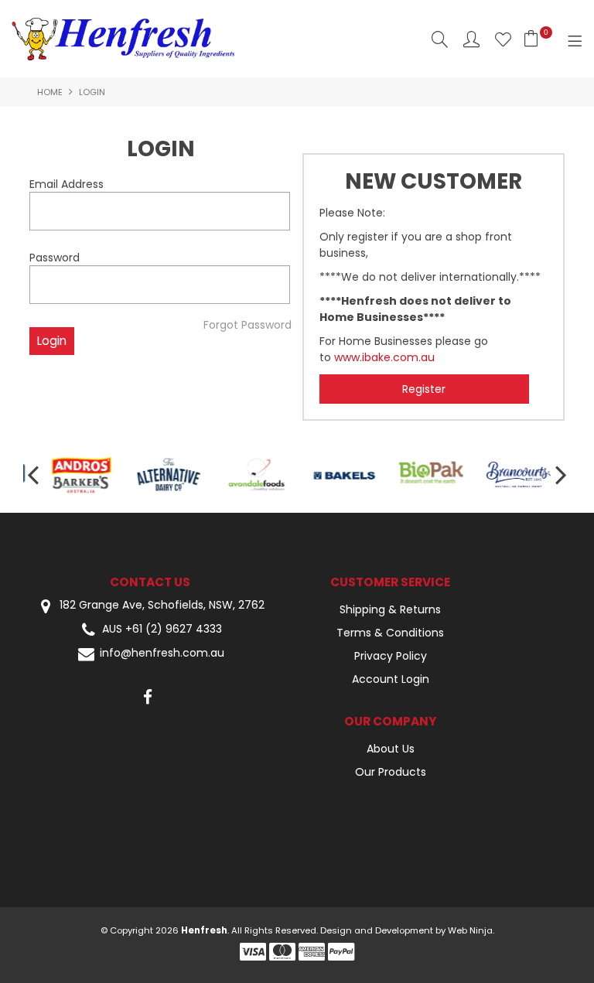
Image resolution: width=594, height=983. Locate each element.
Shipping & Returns (390, 609)
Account (471, 39)
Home (50, 92)
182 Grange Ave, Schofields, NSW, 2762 (160, 605)
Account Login (390, 679)
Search (440, 39)
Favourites (503, 39)
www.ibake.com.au (384, 357)
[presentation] (34, 474)
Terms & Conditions (390, 632)
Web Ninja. (471, 930)
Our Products (390, 772)
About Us (391, 748)
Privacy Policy (390, 656)
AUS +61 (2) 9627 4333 (162, 629)
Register (424, 389)
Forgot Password (247, 324)
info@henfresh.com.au (162, 653)
